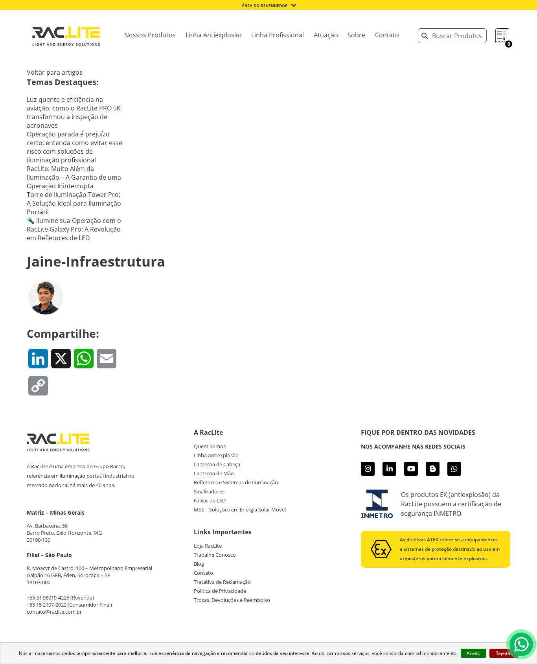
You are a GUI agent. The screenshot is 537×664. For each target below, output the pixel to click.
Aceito (473, 653)
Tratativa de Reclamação (222, 581)
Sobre (356, 35)
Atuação (326, 35)
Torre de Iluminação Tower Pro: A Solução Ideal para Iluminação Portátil (74, 203)
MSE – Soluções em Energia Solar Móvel (240, 509)
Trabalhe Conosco (215, 554)
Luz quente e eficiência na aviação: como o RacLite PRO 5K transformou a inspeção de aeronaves (74, 112)
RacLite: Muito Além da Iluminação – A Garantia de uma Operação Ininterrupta (74, 177)
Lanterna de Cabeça (217, 464)
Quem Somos (210, 446)
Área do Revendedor (265, 5)
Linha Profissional (277, 35)
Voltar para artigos (55, 72)
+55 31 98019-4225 (48, 597)
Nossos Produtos (150, 35)
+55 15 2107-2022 (46, 604)
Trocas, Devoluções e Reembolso (232, 599)
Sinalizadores (209, 491)
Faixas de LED (210, 500)
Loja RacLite (208, 545)
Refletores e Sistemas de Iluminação (236, 482)
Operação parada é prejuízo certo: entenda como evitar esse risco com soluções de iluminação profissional (74, 147)
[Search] (424, 36)
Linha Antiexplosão (214, 35)
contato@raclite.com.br (54, 611)
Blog (199, 563)
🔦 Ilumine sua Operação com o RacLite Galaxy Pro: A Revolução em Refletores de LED (74, 229)
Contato (387, 35)
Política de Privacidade (220, 590)
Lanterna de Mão (214, 473)
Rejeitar (503, 653)
